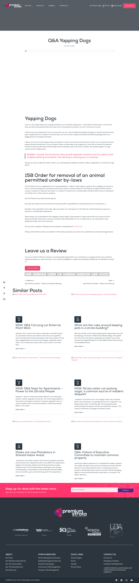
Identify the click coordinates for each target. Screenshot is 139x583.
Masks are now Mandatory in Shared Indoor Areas (35, 454)
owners (28, 274)
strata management (83, 274)
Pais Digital (36, 580)
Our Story (9, 558)
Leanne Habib (70, 46)
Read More (20, 348)
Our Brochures (11, 570)
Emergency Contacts (111, 561)
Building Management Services (49, 561)
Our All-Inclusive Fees (13, 564)
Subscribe (125, 490)
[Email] (4, 299)
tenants (94, 274)
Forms (73, 561)
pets (59, 274)
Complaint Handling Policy (113, 564)
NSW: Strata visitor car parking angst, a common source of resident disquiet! (98, 391)
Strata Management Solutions (49, 558)
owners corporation (39, 274)
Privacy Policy (76, 567)
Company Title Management (48, 570)
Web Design (26, 580)
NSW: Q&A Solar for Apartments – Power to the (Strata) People (39, 390)
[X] (4, 293)
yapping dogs (104, 274)
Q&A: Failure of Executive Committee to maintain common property (96, 455)
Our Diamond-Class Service (16, 561)
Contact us (78, 226)
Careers (74, 564)
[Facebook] (4, 287)
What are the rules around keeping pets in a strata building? (98, 327)
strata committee (69, 274)
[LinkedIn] (4, 282)
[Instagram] (126, 580)
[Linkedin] (116, 580)
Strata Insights (76, 558)
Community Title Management (49, 567)
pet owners (51, 274)
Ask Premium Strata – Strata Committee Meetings (43, 282)
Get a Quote (129, 6)
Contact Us (108, 558)
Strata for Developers (46, 564)
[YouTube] (131, 580)
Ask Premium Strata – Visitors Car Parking (98, 282)
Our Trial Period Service (14, 567)
